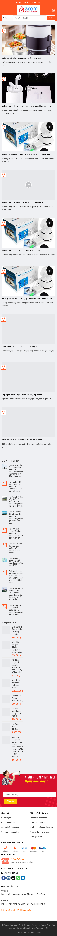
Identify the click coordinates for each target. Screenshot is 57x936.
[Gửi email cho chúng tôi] (13, 878)
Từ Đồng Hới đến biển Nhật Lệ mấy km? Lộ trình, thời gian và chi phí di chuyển (16, 501)
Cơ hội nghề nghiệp (9, 822)
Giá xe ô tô (46, 925)
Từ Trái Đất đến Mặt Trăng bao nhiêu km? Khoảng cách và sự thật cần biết (15, 486)
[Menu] (3, 10)
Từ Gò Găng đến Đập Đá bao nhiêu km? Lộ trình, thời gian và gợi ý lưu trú (16, 609)
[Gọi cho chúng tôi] (18, 878)
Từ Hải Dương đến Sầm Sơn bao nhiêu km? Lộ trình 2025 (16, 562)
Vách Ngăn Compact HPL (37, 928)
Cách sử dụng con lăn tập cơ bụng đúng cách (21, 346)
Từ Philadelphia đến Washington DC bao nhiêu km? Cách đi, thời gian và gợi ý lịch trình (16, 576)
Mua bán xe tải (33, 925)
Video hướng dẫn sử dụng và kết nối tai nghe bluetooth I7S (26, 106)
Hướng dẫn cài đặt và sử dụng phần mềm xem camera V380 (27, 298)
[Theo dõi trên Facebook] (3, 878)
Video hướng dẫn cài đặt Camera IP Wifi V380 (21, 250)
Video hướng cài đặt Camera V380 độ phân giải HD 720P (25, 202)
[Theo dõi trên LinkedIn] (23, 878)
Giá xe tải (21, 928)
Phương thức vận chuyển (40, 832)
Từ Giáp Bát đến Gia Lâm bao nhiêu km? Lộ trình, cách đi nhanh (15, 548)
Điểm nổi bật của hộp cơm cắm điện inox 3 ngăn (22, 58)
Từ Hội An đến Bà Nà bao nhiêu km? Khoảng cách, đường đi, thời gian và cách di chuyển (16, 594)
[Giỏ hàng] (53, 10)
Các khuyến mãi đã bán (10, 832)
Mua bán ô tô (19, 925)
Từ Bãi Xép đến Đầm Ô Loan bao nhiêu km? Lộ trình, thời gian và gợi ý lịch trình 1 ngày (16, 517)
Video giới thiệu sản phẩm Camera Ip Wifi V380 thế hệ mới (26, 154)
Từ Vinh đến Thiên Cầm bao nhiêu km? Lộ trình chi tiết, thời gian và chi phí (16, 533)
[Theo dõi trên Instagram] (8, 878)
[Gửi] (50, 18)
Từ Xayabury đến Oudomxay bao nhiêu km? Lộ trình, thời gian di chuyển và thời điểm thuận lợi (16, 470)
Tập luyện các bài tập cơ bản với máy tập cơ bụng (22, 394)
